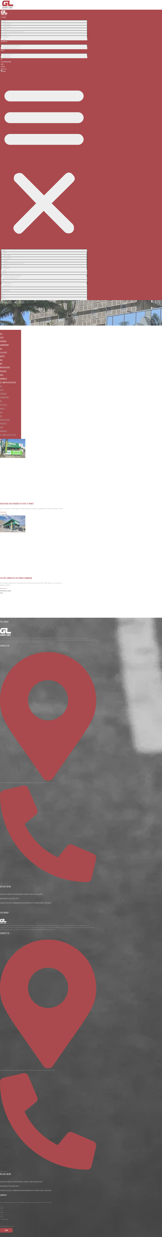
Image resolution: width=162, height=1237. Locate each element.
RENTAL (2, 50)
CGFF (2, 337)
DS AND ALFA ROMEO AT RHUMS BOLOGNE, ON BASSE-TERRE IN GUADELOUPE (21, 894)
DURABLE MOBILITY (7, 24)
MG (1, 363)
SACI (1, 375)
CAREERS (3, 66)
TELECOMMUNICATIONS (6, 62)
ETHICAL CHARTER (6, 26)
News (2, 64)
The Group (3, 17)
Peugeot (3, 371)
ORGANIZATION (6, 37)
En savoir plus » (3, 512)
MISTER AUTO (5, 367)
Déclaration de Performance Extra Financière (13, 31)
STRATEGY (5, 29)
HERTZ (2, 356)
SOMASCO (3, 378)
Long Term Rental (7, 57)
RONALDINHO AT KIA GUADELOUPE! (9, 898)
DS (1, 348)
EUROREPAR (4, 345)
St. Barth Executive (8, 382)
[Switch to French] (3, 71)
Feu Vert (3, 352)
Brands (4, 39)
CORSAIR (3, 341)
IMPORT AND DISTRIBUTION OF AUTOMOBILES (12, 46)
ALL (1, 333)
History (5, 34)
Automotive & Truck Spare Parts (10, 48)
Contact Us (3, 69)
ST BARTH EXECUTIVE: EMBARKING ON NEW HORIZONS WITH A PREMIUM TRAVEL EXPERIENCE (25, 903)
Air (1, 59)
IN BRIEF (5, 21)
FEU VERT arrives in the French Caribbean (16, 578)
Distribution (4, 41)
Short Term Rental (7, 54)
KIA (1, 360)
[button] (44, 160)
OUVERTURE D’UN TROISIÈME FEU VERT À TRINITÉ (17, 503)
